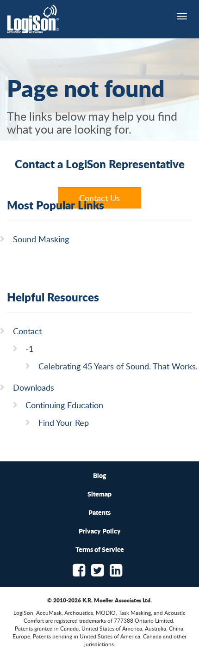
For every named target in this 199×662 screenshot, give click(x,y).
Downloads (33, 387)
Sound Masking (41, 239)
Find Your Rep (63, 422)
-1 (29, 348)
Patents (99, 512)
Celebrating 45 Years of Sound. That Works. (118, 366)
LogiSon (33, 19)
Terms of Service (99, 549)
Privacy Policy (100, 530)
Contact (27, 331)
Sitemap (99, 493)
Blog (99, 475)
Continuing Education (64, 405)
